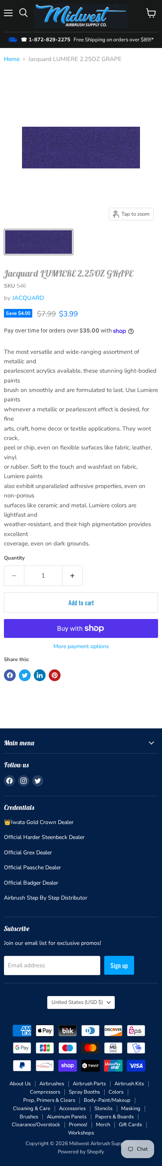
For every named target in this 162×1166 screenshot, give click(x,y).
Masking (130, 1108)
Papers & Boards (114, 1116)
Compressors (45, 1092)
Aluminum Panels (67, 1116)
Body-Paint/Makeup (107, 1100)
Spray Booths (84, 1092)
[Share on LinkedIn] (40, 675)
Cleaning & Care (31, 1108)
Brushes (29, 1116)
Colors (116, 1092)
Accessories (72, 1108)
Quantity (14, 558)
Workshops (81, 1132)
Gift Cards (130, 1124)
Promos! (78, 1124)
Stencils (103, 1108)
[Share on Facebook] (10, 675)
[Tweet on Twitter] (25, 675)
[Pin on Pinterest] (55, 675)
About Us (20, 1083)
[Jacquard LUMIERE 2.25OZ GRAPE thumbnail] (38, 242)
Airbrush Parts (89, 1083)
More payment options (81, 646)
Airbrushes (51, 1083)
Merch (103, 1124)
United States (77, 1002)
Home (12, 59)
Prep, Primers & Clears (49, 1100)
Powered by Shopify (81, 1151)
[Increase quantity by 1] (73, 575)
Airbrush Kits (129, 1083)
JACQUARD (28, 298)
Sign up (119, 965)
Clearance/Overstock (36, 1124)
